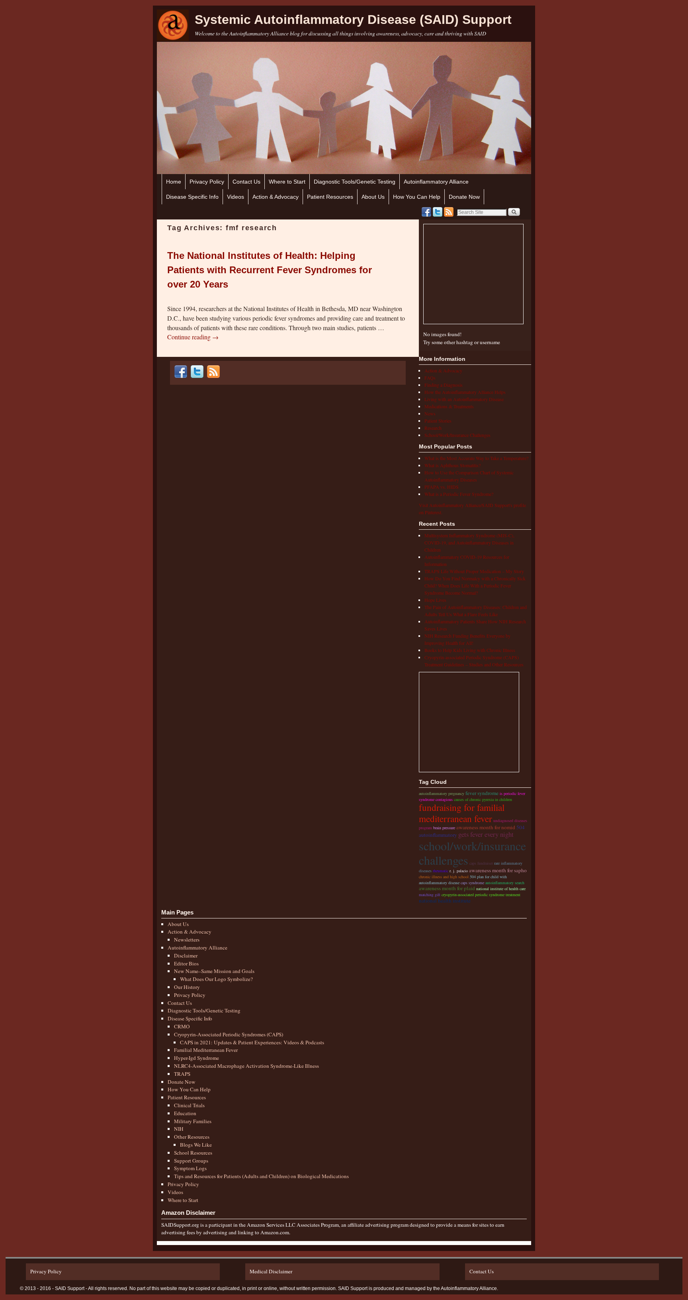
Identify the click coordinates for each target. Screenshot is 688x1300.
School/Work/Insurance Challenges (457, 435)
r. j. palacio (459, 870)
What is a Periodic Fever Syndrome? (458, 494)
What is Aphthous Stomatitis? (452, 465)
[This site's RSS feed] (448, 212)
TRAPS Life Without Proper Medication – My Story (474, 571)
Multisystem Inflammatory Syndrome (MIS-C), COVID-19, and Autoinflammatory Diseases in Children (469, 542)
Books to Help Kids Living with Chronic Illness (469, 650)
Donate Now (464, 197)
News (430, 413)
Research (433, 428)
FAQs (430, 377)
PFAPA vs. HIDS (441, 487)
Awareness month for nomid (485, 827)
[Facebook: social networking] (426, 212)
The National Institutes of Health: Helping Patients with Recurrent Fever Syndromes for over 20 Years (269, 270)
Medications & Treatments (449, 406)
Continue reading (193, 337)
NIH (179, 1128)
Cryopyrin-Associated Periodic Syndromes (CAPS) (228, 1034)
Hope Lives (435, 600)
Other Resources (191, 1136)
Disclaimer (185, 955)
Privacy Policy (207, 181)
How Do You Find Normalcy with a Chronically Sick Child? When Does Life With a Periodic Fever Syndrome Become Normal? (475, 585)
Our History (187, 987)
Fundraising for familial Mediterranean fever (461, 813)
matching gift (429, 894)
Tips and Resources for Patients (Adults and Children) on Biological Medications (261, 1176)
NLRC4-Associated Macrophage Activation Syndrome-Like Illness (246, 1065)
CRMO (182, 1026)
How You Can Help (416, 197)
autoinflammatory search (504, 882)
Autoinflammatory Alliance (436, 181)
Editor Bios (186, 963)
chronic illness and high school (444, 876)
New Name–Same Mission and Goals (214, 971)
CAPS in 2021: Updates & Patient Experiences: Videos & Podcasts (252, 1042)
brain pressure (444, 827)
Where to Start (287, 181)
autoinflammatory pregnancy (441, 793)
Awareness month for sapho (498, 870)
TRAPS (182, 1073)
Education (185, 1113)
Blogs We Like (196, 1144)
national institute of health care (501, 888)
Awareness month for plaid (447, 888)
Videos (235, 197)
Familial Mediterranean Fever (206, 1049)
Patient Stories (438, 420)
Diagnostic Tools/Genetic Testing (354, 181)
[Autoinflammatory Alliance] (173, 25)
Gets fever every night (486, 834)
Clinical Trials (189, 1105)
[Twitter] (437, 212)
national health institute (445, 900)
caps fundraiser (481, 863)
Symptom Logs (190, 1168)
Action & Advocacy (275, 197)
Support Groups (191, 1160)
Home (173, 181)
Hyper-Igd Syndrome (196, 1057)
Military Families (192, 1121)
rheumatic (440, 870)
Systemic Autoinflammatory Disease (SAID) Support (353, 19)
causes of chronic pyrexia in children (483, 799)
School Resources (193, 1152)
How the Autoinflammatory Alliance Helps (465, 392)
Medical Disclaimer (271, 1271)
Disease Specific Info (192, 197)
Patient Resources (330, 197)
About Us (373, 197)
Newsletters (186, 939)
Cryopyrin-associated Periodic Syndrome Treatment (481, 894)
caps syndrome (472, 882)
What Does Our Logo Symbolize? (216, 979)
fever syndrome (481, 793)
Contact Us (246, 181)
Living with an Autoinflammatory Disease (464, 399)
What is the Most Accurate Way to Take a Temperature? (476, 458)
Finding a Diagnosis (443, 385)
